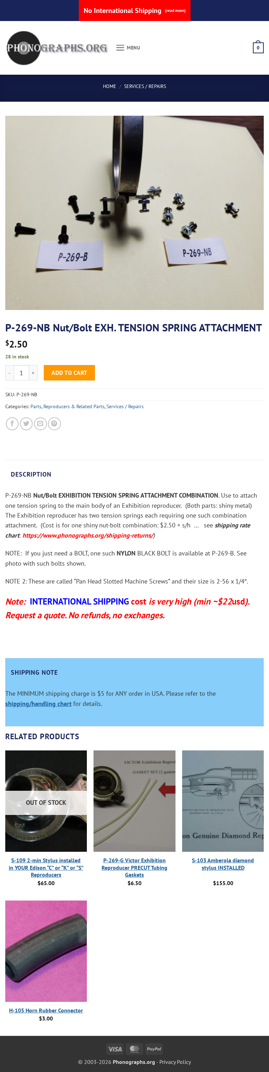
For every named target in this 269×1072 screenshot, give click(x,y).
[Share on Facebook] (12, 423)
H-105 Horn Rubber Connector (46, 1010)
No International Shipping (135, 10)
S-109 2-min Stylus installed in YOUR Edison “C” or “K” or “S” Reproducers (46, 867)
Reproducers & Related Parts (73, 406)
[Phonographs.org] (57, 48)
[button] (128, 48)
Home (109, 86)
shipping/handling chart (38, 704)
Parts (35, 406)
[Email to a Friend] (40, 423)
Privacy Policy (175, 1061)
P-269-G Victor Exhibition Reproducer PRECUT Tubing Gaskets (134, 867)
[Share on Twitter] (26, 423)
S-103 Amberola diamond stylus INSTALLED (223, 864)
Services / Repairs (145, 86)
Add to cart (69, 373)
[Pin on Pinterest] (54, 423)
